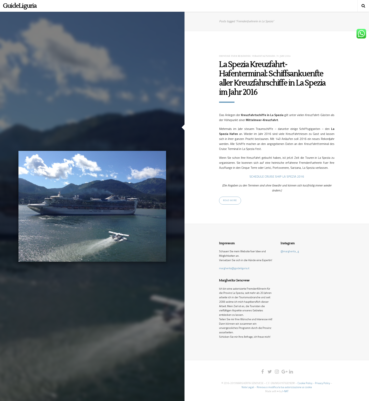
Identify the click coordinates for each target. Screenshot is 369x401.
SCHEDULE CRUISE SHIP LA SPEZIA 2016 (276, 176)
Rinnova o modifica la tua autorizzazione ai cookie (284, 387)
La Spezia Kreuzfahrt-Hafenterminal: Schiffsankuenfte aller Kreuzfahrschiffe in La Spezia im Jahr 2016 (272, 78)
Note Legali (248, 387)
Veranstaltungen (263, 56)
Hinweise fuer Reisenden (235, 56)
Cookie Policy (305, 383)
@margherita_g (290, 251)
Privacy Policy (322, 383)
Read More (230, 200)
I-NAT (285, 391)
